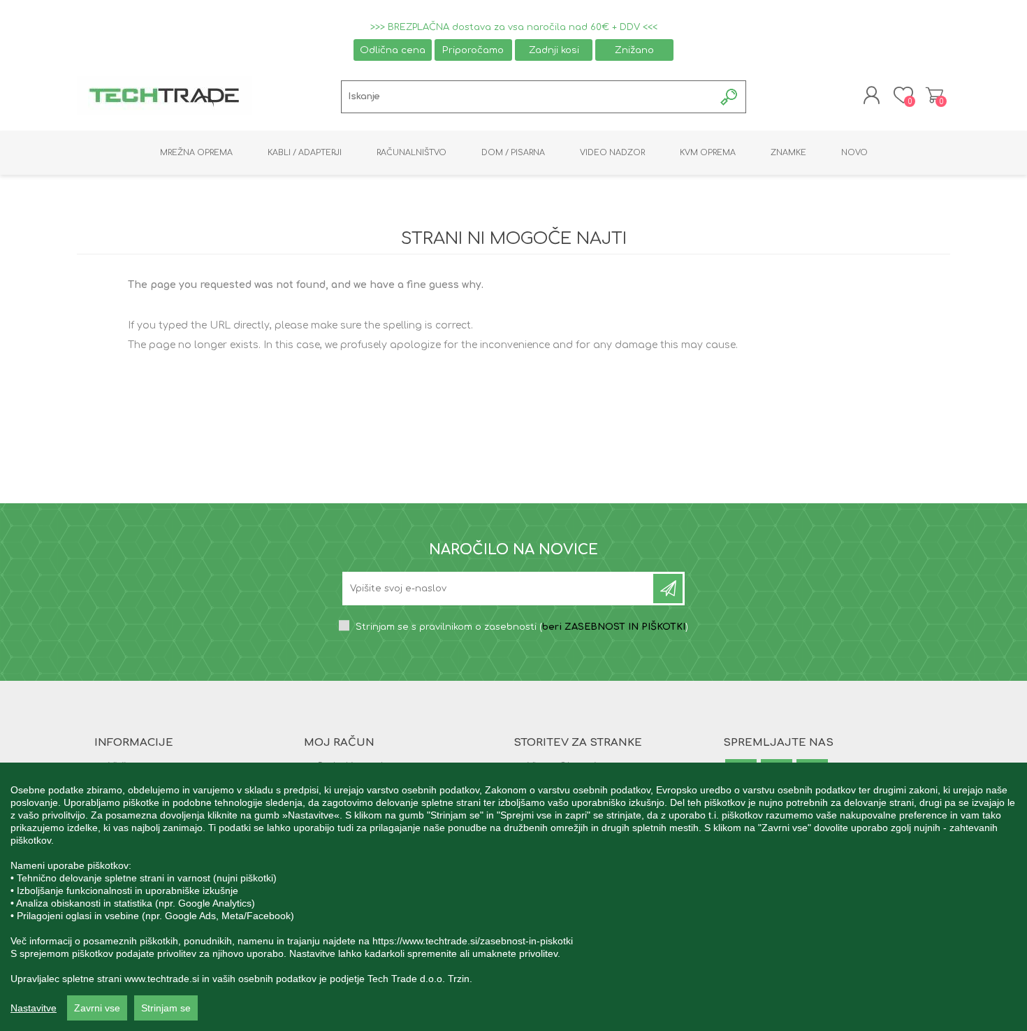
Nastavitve (33, 1008)
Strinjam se (166, 1008)
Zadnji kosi (554, 50)
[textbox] (528, 97)
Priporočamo (473, 50)
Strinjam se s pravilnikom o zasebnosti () (522, 627)
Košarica (934, 95)
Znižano (634, 50)
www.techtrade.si (161, 978)
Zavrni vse (97, 1008)
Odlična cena (392, 50)
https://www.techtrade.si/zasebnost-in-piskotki (472, 940)
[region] (513, 897)
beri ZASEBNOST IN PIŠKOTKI (613, 627)
